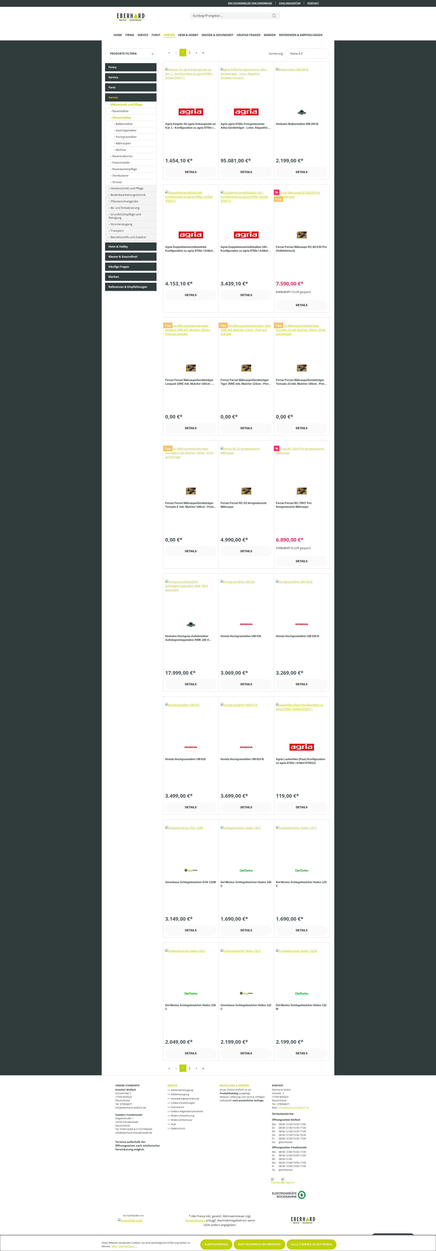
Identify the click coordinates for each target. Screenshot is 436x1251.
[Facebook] (277, 1181)
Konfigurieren (216, 1244)
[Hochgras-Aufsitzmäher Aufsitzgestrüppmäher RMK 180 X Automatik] (191, 597)
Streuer (117, 182)
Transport (117, 231)
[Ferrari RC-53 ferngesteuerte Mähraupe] (246, 463)
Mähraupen (123, 143)
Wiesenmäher (121, 117)
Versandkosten (195, 1220)
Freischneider (121, 162)
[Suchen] (274, 15)
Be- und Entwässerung (125, 208)
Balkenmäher (124, 124)
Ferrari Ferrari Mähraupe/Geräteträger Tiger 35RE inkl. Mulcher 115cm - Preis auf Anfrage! (245, 382)
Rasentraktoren (122, 156)
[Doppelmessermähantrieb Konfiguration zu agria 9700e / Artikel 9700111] (191, 207)
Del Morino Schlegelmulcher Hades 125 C (301, 884)
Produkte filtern (123, 53)
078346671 (283, 1104)
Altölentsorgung (179, 1094)
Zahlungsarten (289, 3)
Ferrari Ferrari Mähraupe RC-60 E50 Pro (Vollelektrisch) (301, 249)
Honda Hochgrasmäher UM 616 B (242, 759)
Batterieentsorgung (181, 1090)
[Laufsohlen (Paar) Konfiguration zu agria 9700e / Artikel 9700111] (301, 720)
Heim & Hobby (118, 246)
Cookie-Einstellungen (182, 1102)
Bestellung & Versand (234, 1085)
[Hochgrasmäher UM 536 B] (301, 597)
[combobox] (229, 15)
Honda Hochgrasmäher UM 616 (185, 759)
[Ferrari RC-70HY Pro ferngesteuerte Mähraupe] (301, 463)
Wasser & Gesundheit (122, 256)
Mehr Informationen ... (124, 1246)
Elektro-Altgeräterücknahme (186, 1111)
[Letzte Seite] (203, 52)
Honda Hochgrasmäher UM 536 (241, 636)
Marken (113, 277)
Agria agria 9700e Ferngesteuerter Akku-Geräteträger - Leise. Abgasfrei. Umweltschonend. (244, 126)
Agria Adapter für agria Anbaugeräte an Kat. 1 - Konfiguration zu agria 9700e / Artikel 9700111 (190, 126)
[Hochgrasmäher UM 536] (246, 597)
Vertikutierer (120, 175)
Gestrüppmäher (126, 130)
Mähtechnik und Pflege (126, 104)
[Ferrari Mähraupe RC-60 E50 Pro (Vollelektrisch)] (301, 207)
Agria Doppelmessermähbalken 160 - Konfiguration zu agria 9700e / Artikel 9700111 (244, 249)
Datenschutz (177, 1128)
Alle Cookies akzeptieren (311, 1244)
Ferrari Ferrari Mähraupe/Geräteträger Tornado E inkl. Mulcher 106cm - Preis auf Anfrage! (189, 505)
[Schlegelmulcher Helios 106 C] (191, 966)
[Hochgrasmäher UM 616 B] (246, 720)
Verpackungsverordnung (184, 1098)
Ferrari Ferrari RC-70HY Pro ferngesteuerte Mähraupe (294, 505)
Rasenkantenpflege (124, 169)
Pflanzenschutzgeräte (124, 201)
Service (113, 77)
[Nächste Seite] (196, 52)
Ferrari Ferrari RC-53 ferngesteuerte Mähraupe (244, 505)
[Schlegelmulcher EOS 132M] (191, 843)
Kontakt (313, 3)
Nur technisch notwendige (259, 1244)
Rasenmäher (120, 111)
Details (191, 172)
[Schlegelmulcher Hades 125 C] (301, 843)
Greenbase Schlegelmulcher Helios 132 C (246, 1007)
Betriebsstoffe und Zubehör (128, 237)
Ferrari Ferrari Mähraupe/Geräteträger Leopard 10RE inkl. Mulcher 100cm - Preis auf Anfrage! (189, 382)
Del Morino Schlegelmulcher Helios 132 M (301, 1007)
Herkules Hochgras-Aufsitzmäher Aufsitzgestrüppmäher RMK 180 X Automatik (187, 638)
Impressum (177, 1107)
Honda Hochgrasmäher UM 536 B (297, 636)
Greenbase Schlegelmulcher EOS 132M (190, 882)
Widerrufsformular (181, 1119)
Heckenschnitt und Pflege (127, 188)
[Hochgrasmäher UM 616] (191, 720)
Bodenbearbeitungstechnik (128, 195)
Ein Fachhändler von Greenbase (250, 3)
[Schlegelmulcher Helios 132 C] (246, 966)
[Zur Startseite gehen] (131, 15)
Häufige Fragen (118, 267)
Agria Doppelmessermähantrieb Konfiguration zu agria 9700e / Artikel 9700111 (189, 249)
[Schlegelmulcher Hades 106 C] (246, 843)
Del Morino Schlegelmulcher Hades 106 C (246, 884)
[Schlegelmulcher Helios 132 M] (301, 966)
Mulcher (121, 150)
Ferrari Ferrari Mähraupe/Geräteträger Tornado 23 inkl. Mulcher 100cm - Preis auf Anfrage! (301, 382)
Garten (113, 97)
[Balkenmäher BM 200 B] (301, 84)
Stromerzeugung (121, 224)
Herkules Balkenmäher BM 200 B (297, 124)
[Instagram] (288, 1181)
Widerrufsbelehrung (182, 1115)
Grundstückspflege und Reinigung (125, 216)
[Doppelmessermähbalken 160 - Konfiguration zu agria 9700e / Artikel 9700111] (246, 207)
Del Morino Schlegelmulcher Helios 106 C (190, 1007)
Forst (111, 87)
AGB (173, 1124)
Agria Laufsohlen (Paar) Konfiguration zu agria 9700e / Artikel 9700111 (300, 761)
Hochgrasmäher (126, 137)
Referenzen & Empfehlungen (127, 287)
